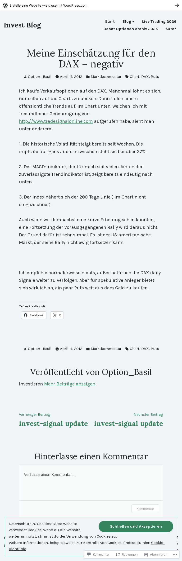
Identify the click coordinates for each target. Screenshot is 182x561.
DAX (145, 76)
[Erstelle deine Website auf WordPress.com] (91, 5)
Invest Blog (22, 25)
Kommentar (145, 509)
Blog (126, 22)
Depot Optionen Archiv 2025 (130, 29)
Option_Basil (39, 76)
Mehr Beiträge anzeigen (69, 384)
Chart (134, 76)
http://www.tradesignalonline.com (56, 121)
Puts (155, 76)
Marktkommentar (106, 76)
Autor (170, 29)
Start (110, 22)
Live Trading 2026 (159, 22)
